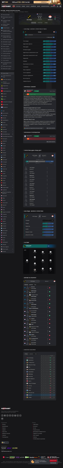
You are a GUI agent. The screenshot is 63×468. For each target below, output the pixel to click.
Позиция (27, 220)
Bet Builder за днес (7, 41)
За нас (34, 428)
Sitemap (35, 437)
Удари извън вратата (27, 43)
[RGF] (53, 457)
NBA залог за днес (7, 68)
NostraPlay (53, 6)
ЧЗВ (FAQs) (35, 424)
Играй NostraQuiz (7, 33)
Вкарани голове (29, 232)
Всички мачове (6, 14)
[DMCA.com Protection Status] (27, 457)
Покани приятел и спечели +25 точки (7, 36)
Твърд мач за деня (7, 44)
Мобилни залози (6, 433)
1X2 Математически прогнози (7, 63)
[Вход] (60, 6)
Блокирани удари (27, 49)
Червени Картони (27, 81)
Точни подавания (27, 72)
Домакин (31, 284)
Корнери (25, 61)
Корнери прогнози (7, 58)
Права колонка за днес (8, 39)
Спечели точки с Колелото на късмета (7, 31)
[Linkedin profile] (15, 415)
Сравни (4, 429)
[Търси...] (57, 6)
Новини (23, 6)
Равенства (28, 226)
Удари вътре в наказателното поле (30, 52)
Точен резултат (6, 48)
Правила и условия (37, 433)
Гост (35, 284)
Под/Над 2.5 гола (6, 55)
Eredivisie (16, 11)
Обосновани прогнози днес (7, 17)
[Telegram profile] (20, 415)
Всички (26, 284)
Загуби (27, 229)
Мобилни (43, 6)
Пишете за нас (36, 429)
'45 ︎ (53, 37)
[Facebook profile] (2, 415)
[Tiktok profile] (18, 415)
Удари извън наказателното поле (30, 55)
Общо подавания (26, 69)
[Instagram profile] (13, 415)
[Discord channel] (2, 419)
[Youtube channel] (5, 415)
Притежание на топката (28, 64)
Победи (27, 223)
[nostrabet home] (5, 408)
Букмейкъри (33, 6)
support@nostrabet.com (6, 451)
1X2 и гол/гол (6, 60)
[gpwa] (12, 457)
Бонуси (28, 6)
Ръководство (5, 437)
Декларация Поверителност (39, 431)
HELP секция (36, 435)
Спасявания (25, 66)
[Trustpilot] (7, 457)
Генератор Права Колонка (6, 21)
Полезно (47, 6)
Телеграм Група (6, 27)
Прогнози (18, 6)
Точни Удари (26, 41)
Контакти (35, 426)
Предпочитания (53, 462)
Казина (38, 6)
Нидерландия (10, 11)
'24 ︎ (26, 34)
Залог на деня (6, 46)
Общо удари (25, 46)
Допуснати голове (29, 234)
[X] (7, 415)
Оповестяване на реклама (39, 438)
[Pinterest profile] (10, 415)
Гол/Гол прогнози (6, 53)
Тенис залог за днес (7, 66)
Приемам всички (53, 460)
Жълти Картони (26, 78)
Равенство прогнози (7, 51)
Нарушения (25, 58)
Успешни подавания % (28, 75)
